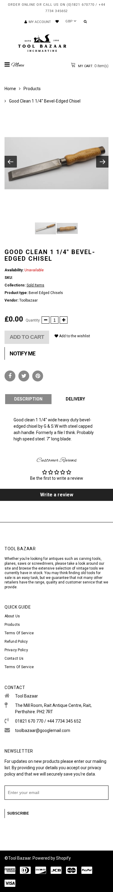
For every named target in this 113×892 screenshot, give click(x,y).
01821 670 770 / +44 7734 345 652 (48, 721)
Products (32, 88)
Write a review (56, 495)
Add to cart (27, 337)
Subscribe (18, 813)
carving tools (90, 559)
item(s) (92, 66)
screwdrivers (42, 563)
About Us (12, 616)
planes (10, 563)
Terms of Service (19, 633)
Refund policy (16, 641)
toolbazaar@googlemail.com (42, 730)
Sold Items (35, 285)
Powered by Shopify (52, 858)
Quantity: (33, 320)
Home (10, 88)
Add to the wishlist (74, 336)
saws (22, 563)
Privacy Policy (16, 650)
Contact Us (14, 658)
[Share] (10, 376)
